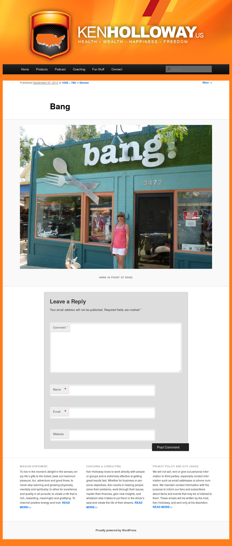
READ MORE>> (163, 507)
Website (58, 434)
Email (59, 411)
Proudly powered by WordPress (116, 530)
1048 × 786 (69, 83)
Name (59, 389)
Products (42, 69)
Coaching (79, 69)
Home (25, 69)
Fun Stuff (98, 69)
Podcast (60, 69)
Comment (60, 327)
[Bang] (116, 197)
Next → (207, 82)
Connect (116, 69)
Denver (84, 83)
